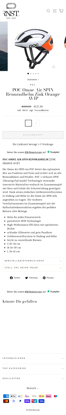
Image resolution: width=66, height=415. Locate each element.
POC (33, 84)
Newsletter (11, 378)
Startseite (32, 79)
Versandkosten (41, 110)
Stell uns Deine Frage (21, 267)
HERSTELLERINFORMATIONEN (24, 260)
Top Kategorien (14, 368)
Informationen (14, 358)
